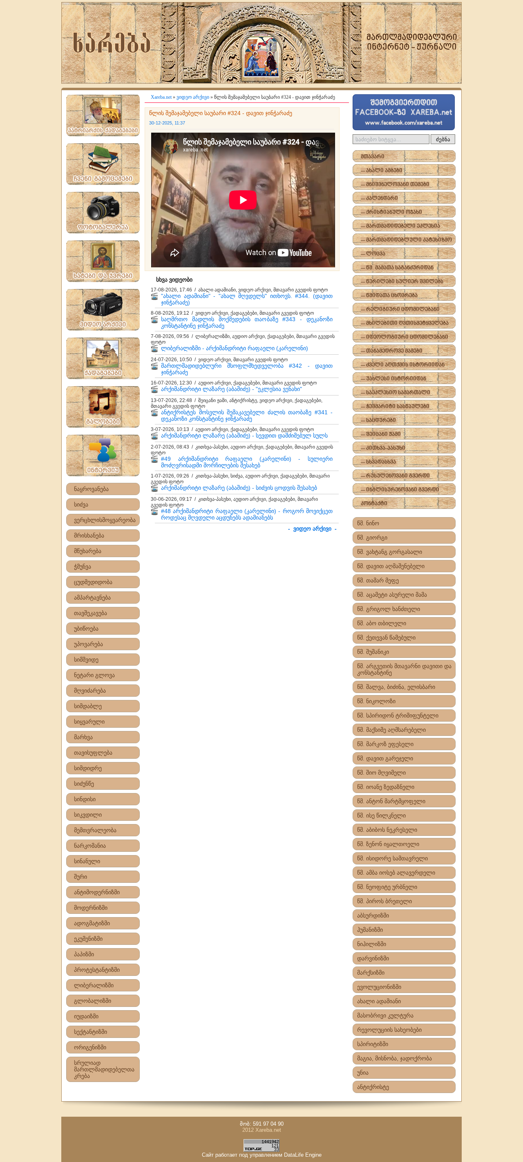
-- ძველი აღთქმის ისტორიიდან (403, 365)
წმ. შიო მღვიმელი (381, 772)
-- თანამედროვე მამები (391, 351)
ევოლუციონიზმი (379, 987)
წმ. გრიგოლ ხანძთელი (388, 609)
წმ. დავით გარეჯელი (385, 758)
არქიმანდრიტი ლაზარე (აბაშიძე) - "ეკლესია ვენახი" (231, 389)
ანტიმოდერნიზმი (97, 892)
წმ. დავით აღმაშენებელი (391, 566)
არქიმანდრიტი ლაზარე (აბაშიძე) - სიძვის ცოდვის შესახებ (239, 487)
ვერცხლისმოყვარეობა (105, 520)
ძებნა (443, 139)
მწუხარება (87, 551)
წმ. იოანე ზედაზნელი (385, 787)
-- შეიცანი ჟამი (381, 434)
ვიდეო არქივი (193, 97)
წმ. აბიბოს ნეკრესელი (387, 830)
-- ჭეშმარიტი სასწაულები (395, 407)
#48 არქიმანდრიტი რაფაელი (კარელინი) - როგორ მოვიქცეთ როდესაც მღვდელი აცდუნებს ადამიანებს (247, 514)
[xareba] (261, 43)
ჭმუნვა (82, 566)
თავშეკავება (90, 613)
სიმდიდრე (88, 768)
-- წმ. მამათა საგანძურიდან (397, 268)
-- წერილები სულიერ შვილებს (402, 282)
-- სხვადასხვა (378, 462)
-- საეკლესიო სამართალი (395, 393)
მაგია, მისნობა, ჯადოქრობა (394, 1058)
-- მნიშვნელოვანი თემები (395, 185)
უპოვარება (88, 644)
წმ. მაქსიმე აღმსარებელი (391, 730)
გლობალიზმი (92, 1001)
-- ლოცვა (373, 254)
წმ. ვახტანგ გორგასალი (389, 552)
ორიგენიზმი (90, 1047)
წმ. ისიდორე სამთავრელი (392, 858)
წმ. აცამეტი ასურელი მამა (392, 594)
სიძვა (81, 504)
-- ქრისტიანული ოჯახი (391, 212)
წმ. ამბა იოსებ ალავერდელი (396, 872)
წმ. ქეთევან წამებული (386, 637)
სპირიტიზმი (372, 1044)
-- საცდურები (378, 421)
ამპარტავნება (92, 597)
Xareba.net (161, 97)
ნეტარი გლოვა (94, 675)
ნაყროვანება (91, 489)
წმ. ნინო (368, 523)
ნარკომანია (90, 845)
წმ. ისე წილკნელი (381, 815)
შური (80, 876)
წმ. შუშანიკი (373, 652)
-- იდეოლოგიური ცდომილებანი (404, 337)
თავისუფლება (93, 752)
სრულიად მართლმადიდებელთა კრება (104, 1069)
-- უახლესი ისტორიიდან (393, 379)
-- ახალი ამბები (381, 171)
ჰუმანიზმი (370, 929)
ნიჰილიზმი (371, 944)
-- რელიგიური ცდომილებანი (400, 310)
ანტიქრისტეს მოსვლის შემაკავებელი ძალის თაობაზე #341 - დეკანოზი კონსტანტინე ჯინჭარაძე (247, 415)
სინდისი (85, 799)
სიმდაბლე (88, 706)
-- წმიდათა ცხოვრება (389, 296)
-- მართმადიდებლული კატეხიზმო (406, 240)
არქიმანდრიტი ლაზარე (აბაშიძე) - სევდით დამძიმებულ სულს (244, 435)
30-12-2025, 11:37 (167, 122)
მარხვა (83, 737)
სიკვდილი (88, 814)
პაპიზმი (84, 954)
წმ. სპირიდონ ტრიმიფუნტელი (397, 715)
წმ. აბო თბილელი (381, 623)
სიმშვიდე (86, 659)
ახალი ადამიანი (379, 1001)
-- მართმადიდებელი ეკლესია (400, 226)
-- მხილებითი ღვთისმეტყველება (405, 323)
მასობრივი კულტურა (385, 1015)
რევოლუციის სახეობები (389, 1029)
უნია (363, 1072)
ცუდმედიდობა (93, 582)
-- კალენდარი (379, 199)
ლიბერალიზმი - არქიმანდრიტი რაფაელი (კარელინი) (234, 348)
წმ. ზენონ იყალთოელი (388, 844)
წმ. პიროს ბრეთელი (384, 901)
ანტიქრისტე (373, 1087)
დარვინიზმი (373, 958)
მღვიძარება (90, 690)
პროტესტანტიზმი (97, 969)
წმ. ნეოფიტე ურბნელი (387, 887)
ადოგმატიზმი (92, 923)
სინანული (87, 861)
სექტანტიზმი (90, 1032)
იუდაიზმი (86, 1016)
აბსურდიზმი (373, 915)
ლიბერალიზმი (94, 985)
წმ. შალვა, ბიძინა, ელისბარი (396, 687)
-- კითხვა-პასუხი (383, 448)
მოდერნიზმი (90, 907)
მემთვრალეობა (95, 830)
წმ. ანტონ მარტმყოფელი (391, 801)
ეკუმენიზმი (88, 938)
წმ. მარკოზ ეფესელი (385, 744)
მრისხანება (89, 535)
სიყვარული (89, 721)
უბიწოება (86, 628)
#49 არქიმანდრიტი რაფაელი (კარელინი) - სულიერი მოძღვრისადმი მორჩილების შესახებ (247, 462)
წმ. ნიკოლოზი (376, 701)
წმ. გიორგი (372, 537)
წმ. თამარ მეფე (378, 580)
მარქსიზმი (370, 972)
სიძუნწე (84, 783)
